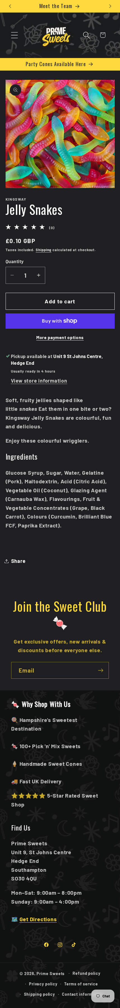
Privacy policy (43, 983)
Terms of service (81, 983)
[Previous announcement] (10, 6)
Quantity (15, 261)
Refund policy (86, 973)
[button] (14, 35)
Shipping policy (39, 994)
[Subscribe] (101, 670)
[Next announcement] (110, 6)
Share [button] (18, 561)
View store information (39, 381)
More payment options (60, 337)
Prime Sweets (51, 973)
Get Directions (38, 919)
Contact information (82, 994)
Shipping (43, 250)
